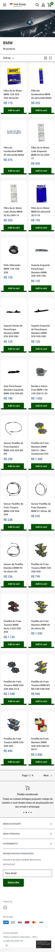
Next (46, 775)
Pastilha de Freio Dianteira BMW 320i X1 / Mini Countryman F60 (40, 448)
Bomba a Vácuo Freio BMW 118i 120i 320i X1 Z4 (39, 390)
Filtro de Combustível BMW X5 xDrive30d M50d (41, 94)
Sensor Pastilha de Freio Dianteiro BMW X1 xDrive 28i (41, 507)
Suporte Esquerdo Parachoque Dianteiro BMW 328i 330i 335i (40, 270)
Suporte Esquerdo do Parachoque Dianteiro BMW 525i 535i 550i (40, 331)
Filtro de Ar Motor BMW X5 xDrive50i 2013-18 (40, 212)
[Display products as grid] (45, 58)
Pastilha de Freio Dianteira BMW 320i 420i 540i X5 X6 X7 (40, 744)
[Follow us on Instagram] (5, 907)
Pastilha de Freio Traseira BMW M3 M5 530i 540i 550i (40, 685)
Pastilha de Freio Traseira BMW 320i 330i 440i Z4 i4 (14, 685)
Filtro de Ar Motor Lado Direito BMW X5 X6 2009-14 (13, 212)
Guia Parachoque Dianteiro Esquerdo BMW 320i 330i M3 (14, 390)
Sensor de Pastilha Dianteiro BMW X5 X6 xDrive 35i (13, 568)
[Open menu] (4, 5)
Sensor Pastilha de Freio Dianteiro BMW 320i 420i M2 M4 (13, 448)
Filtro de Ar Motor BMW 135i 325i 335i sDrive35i (13, 94)
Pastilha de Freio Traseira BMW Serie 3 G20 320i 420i (12, 626)
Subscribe (13, 882)
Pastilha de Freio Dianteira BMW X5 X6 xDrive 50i (40, 625)
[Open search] (37, 5)
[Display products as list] (50, 58)
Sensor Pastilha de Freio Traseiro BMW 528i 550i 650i (13, 509)
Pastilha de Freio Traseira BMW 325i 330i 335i (41, 568)
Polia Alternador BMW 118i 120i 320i (12, 269)
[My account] (43, 5)
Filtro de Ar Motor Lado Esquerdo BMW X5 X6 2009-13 (40, 153)
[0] (49, 5)
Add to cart (13, 110)
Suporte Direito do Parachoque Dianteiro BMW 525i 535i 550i (13, 331)
